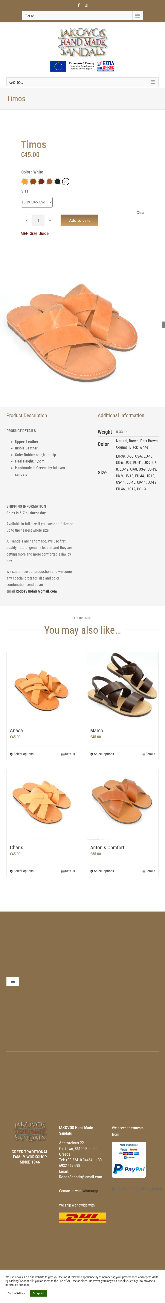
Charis (16, 848)
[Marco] (122, 687)
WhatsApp (90, 1191)
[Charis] (42, 804)
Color (25, 172)
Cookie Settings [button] (16, 1293)
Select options (24, 754)
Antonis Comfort (107, 848)
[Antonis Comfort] (122, 804)
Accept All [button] (38, 1293)
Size (24, 191)
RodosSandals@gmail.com (36, 591)
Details (70, 754)
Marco (96, 731)
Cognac (122, 447)
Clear (140, 213)
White (143, 447)
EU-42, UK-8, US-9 (133, 469)
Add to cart (79, 220)
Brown (134, 441)
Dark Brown (149, 441)
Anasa (16, 731)
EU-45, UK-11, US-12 (141, 482)
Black (133, 447)
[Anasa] (42, 687)
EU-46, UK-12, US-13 (131, 489)
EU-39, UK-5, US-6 (129, 456)
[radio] (25, 181)
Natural (121, 441)
